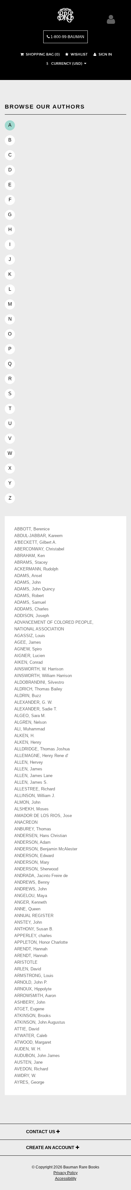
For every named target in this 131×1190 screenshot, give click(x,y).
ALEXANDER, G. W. (33, 702)
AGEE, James (27, 642)
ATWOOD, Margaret (32, 1042)
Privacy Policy (65, 1173)
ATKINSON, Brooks (32, 1016)
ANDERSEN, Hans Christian (40, 836)
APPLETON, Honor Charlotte (41, 942)
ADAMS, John (27, 582)
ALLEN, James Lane (33, 776)
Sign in (105, 54)
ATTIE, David (26, 1029)
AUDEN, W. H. (27, 1049)
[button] (63, 64)
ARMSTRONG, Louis (33, 976)
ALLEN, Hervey (28, 762)
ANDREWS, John (30, 889)
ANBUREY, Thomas (32, 829)
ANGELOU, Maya (30, 896)
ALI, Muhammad (29, 729)
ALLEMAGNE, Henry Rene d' (41, 756)
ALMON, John (27, 802)
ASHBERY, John (29, 1002)
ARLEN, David (27, 969)
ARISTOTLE (26, 962)
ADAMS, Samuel (30, 602)
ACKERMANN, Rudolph (36, 569)
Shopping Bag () (42, 54)
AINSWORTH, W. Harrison (38, 669)
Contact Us (41, 1131)
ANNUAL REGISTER (33, 916)
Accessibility (65, 1178)
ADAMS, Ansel (28, 576)
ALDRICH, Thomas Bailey (38, 689)
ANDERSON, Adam (32, 842)
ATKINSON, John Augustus (39, 1022)
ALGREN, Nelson (30, 722)
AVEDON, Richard (31, 1069)
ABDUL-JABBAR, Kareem (38, 536)
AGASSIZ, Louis (29, 636)
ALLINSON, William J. (34, 796)
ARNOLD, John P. (30, 982)
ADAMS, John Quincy (34, 589)
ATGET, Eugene (29, 1009)
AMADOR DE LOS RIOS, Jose (43, 816)
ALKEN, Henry (27, 742)
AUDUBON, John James (37, 1056)
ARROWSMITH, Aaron (35, 996)
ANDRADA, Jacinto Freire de (41, 876)
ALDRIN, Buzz (27, 696)
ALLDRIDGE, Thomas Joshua (42, 749)
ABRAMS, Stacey (31, 562)
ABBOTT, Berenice (32, 529)
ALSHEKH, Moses (31, 809)
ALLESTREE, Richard (34, 789)
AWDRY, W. (25, 1076)
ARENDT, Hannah (30, 949)
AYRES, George (29, 1082)
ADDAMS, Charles (31, 609)
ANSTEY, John (28, 922)
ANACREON (26, 822)
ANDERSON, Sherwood (36, 869)
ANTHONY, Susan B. (33, 929)
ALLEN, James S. (31, 782)
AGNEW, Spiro (28, 649)
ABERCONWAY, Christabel (39, 549)
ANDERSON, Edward (34, 856)
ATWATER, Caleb (30, 1036)
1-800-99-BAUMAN (67, 37)
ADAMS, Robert (29, 596)
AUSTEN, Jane (28, 1062)
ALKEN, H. (24, 736)
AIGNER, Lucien (29, 656)
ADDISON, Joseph (31, 616)
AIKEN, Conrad (28, 662)
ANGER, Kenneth (30, 902)
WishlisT (79, 54)
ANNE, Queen (27, 909)
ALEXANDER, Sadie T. (35, 709)
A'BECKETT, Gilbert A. (35, 542)
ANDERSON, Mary (31, 862)
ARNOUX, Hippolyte (33, 989)
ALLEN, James (28, 769)
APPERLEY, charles (33, 936)
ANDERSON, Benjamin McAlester (45, 849)
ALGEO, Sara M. (30, 716)
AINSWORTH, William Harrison (43, 676)
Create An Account (51, 1147)
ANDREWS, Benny (32, 882)
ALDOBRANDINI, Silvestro (39, 682)
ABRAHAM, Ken (29, 556)
